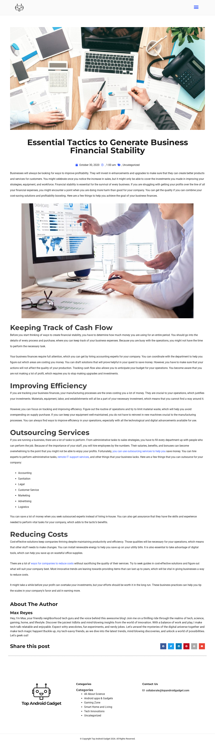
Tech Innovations (94, 711)
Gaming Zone (92, 702)
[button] (196, 7)
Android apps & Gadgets (98, 698)
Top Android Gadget (41, 703)
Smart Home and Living (98, 707)
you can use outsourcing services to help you (139, 451)
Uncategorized (131, 165)
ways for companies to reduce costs (52, 563)
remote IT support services (73, 457)
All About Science (94, 694)
